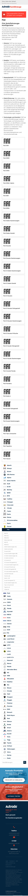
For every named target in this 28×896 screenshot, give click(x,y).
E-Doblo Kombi (8, 558)
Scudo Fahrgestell (9, 580)
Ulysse (6, 589)
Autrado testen (14, 796)
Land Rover (10, 639)
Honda (9, 608)
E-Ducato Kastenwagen (11, 564)
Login (7, 861)
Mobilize (9, 682)
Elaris (9, 523)
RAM (8, 709)
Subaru (9, 731)
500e (6, 537)
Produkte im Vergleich (13, 780)
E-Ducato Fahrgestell (10, 562)
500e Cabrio (8, 540)
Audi (8, 483)
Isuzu (8, 617)
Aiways (9, 468)
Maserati (10, 660)
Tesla (8, 737)
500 (6, 533)
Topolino (7, 587)
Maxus (9, 663)
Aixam (9, 471)
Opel (8, 694)
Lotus (9, 651)
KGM (8, 630)
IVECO (9, 620)
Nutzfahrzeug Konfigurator (9, 3)
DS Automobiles (12, 520)
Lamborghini (11, 636)
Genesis (9, 599)
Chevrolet (10, 505)
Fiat (8, 529)
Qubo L (7, 578)
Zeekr (9, 758)
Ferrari (9, 526)
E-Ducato (7, 560)
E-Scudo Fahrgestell (10, 569)
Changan (10, 502)
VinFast (9, 746)
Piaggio (9, 700)
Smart (9, 727)
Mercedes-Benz (12, 669)
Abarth (9, 465)
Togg (8, 740)
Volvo (9, 752)
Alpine (9, 477)
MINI (8, 675)
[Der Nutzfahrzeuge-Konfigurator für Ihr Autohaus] (11, 7)
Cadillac (9, 499)
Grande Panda (8, 573)
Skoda (9, 724)
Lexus (9, 648)
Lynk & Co (10, 657)
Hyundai (10, 611)
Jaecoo (9, 623)
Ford (8, 593)
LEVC (8, 645)
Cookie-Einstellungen (10, 866)
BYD (8, 496)
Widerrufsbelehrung (10, 863)
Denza (9, 517)
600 (6, 542)
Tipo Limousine (9, 585)
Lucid (9, 654)
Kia (8, 633)
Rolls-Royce (11, 715)
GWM (9, 602)
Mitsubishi (10, 678)
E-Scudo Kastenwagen (11, 571)
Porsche (9, 706)
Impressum (12, 861)
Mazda (9, 666)
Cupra (9, 511)
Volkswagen (11, 749)
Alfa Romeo (11, 474)
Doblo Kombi (8, 549)
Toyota (9, 743)
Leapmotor (10, 642)
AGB (17, 861)
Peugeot (10, 697)
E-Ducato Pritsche (9, 567)
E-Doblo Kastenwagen (10, 555)
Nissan (9, 688)
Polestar (9, 703)
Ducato (7, 551)
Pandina (7, 576)
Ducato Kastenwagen (10, 553)
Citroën (9, 508)
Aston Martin (11, 480)
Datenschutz (9, 864)
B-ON (8, 486)
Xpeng (9, 755)
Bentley (9, 490)
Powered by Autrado (17, 895)
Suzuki (9, 733)
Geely (9, 596)
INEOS (9, 614)
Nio (8, 685)
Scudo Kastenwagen (10, 582)
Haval (9, 605)
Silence (9, 721)
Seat (8, 718)
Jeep (8, 626)
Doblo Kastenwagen (10, 546)
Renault (9, 712)
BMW (9, 493)
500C (6, 535)
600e (6, 544)
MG (8, 672)
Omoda (9, 691)
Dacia (9, 514)
